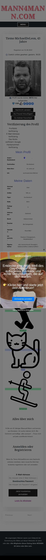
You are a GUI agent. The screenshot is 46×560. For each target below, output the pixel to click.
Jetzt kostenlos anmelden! (23, 299)
